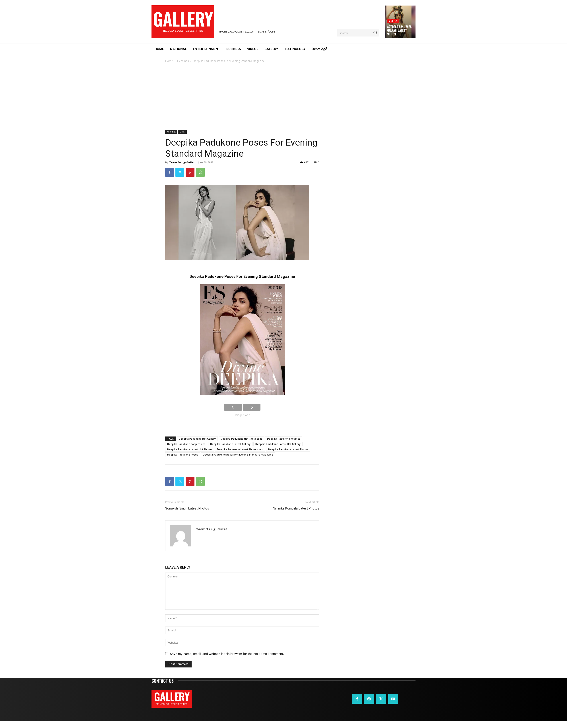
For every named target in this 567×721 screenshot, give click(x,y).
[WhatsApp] (200, 172)
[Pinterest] (190, 172)
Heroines (183, 61)
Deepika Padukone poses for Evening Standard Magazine (238, 454)
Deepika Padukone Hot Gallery (197, 438)
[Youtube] (393, 699)
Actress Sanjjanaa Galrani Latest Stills (399, 30)
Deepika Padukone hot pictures (186, 444)
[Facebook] (169, 172)
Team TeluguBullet (181, 162)
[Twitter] (179, 172)
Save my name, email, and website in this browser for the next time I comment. (227, 654)
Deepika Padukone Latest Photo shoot (240, 449)
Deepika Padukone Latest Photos (288, 449)
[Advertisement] (283, 97)
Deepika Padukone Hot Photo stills (241, 438)
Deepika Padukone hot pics (283, 438)
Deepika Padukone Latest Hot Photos (189, 449)
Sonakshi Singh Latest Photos (187, 508)
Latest (182, 131)
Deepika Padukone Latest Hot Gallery (278, 444)
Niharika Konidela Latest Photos (296, 508)
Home (169, 61)
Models (392, 21)
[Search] (375, 33)
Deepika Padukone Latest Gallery (230, 444)
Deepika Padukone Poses (182, 454)
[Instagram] (369, 699)
